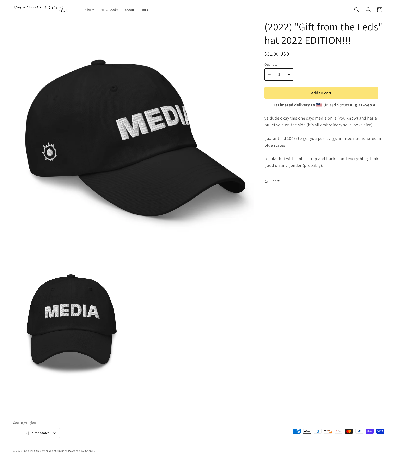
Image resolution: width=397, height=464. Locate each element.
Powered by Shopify (81, 451)
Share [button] (275, 180)
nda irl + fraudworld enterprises (46, 451)
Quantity (270, 64)
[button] (356, 9)
